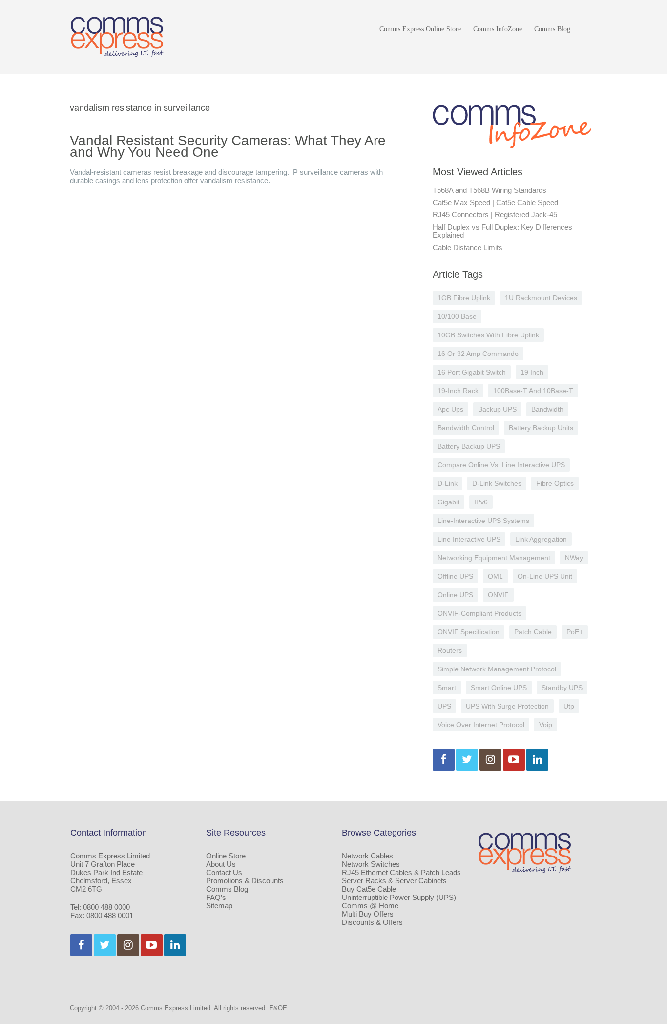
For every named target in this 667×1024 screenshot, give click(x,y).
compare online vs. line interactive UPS (501, 465)
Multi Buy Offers (368, 914)
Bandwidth (547, 409)
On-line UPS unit (545, 576)
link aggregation (541, 539)
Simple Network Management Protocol (497, 669)
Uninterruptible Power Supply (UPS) (399, 897)
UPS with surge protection (507, 706)
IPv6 (481, 502)
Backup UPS (497, 409)
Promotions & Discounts (245, 881)
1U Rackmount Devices (541, 298)
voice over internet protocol (481, 725)
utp (568, 706)
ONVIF (498, 595)
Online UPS (455, 595)
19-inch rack (458, 391)
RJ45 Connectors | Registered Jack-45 (495, 214)
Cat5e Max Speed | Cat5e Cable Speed (495, 202)
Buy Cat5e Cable (369, 889)
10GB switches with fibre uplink (488, 335)
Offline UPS (455, 576)
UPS (444, 706)
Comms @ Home (370, 905)
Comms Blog (552, 29)
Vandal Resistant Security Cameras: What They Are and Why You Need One (228, 146)
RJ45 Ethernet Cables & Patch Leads (401, 872)
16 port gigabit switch (472, 372)
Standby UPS (562, 687)
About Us (221, 864)
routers (450, 650)
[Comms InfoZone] (117, 36)
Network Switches (371, 864)
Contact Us (224, 872)
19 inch (532, 372)
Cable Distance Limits (467, 247)
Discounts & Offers (372, 922)
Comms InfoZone (497, 29)
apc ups (450, 409)
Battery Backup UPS (469, 446)
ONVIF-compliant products (479, 613)
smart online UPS (499, 687)
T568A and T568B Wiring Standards (489, 190)
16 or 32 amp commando (478, 353)
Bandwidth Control (466, 428)
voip (545, 725)
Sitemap (219, 905)
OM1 (495, 576)
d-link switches (496, 483)
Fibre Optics (555, 483)
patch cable (533, 632)
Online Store (226, 856)
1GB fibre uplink (464, 298)
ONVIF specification (469, 632)
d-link (448, 483)
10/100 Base (457, 316)
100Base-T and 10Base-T (533, 391)
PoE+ (574, 632)
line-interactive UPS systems (483, 520)
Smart (447, 687)
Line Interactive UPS (469, 539)
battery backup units (541, 428)
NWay (574, 558)
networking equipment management (494, 558)
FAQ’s (216, 897)
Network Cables (367, 856)
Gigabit (448, 502)
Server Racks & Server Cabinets (394, 881)
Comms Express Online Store (420, 29)
